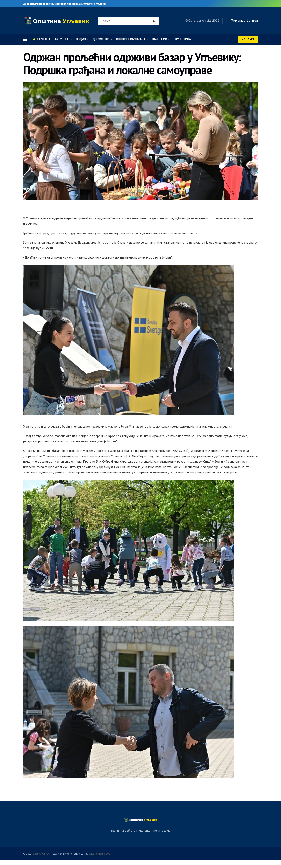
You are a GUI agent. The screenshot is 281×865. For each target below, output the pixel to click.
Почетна (43, 39)
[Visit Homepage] (56, 21)
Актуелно (62, 39)
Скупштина (182, 39)
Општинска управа (130, 39)
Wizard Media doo (99, 854)
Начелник (159, 39)
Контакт (248, 39)
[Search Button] (155, 21)
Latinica (252, 20)
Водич (81, 39)
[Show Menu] (25, 39)
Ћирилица (238, 20)
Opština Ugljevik (41, 854)
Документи (101, 39)
